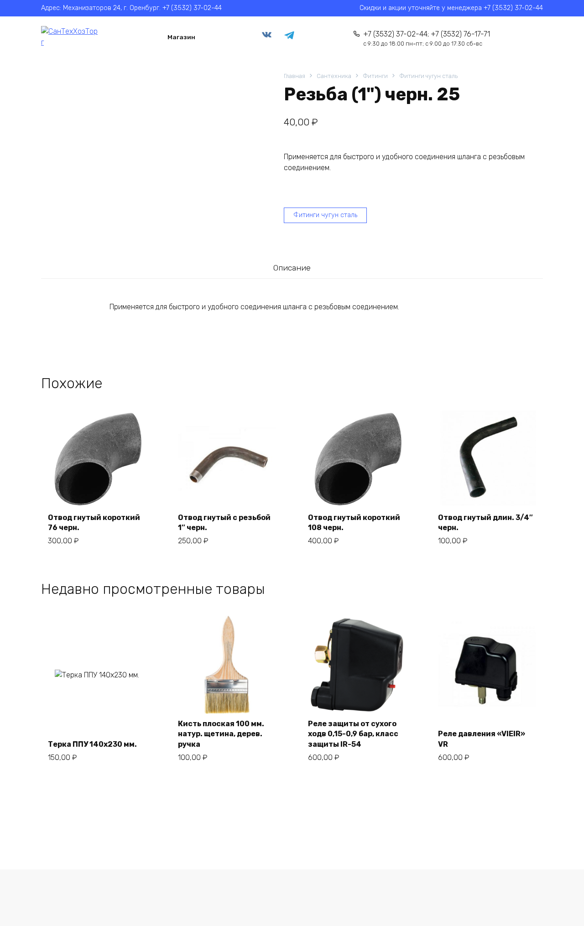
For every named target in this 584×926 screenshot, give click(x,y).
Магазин (181, 37)
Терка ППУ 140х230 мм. (92, 744)
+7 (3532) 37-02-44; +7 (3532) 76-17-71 (426, 38)
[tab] (291, 268)
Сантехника (334, 76)
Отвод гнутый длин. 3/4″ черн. (485, 522)
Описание (292, 267)
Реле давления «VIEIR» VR (481, 738)
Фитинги (375, 76)
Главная (294, 76)
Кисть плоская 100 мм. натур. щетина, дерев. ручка (221, 734)
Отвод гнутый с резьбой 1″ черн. (224, 522)
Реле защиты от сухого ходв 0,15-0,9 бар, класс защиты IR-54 (353, 734)
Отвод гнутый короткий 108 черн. (354, 522)
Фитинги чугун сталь (428, 76)
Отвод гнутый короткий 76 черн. (94, 522)
